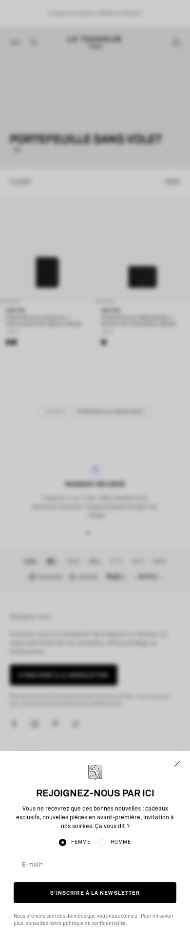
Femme (81, 842)
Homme (121, 842)
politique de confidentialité (94, 923)
